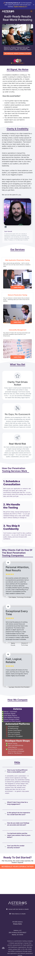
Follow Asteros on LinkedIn (18, 913)
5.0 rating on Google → (18, 63)
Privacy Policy (17, 924)
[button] (17, 53)
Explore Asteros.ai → (20, 6)
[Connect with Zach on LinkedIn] (6, 226)
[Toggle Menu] (31, 11)
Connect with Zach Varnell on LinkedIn (18, 909)
